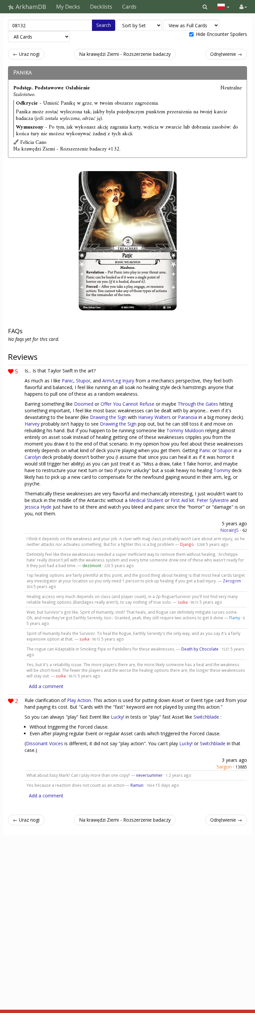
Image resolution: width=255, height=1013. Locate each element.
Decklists (101, 6)
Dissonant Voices (44, 743)
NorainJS (229, 530)
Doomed (83, 404)
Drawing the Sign (108, 417)
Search (103, 25)
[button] (205, 6)
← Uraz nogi (26, 54)
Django (187, 544)
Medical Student (146, 500)
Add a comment (46, 686)
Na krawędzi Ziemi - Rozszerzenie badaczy (125, 54)
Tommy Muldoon (185, 430)
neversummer (149, 775)
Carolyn (33, 457)
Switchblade (206, 717)
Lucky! (117, 717)
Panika (22, 73)
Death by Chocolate (199, 649)
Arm (106, 380)
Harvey (32, 424)
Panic (67, 380)
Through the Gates (198, 404)
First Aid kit (182, 500)
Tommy (221, 470)
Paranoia (187, 417)
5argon (224, 766)
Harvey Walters (154, 417)
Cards (129, 6)
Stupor (83, 380)
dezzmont (91, 565)
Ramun (136, 785)
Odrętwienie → (226, 54)
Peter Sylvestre (213, 500)
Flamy (234, 617)
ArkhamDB (30, 7)
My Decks (68, 6)
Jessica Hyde (38, 507)
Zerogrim (232, 580)
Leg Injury (123, 380)
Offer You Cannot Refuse (127, 404)
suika (183, 602)
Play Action (79, 700)
